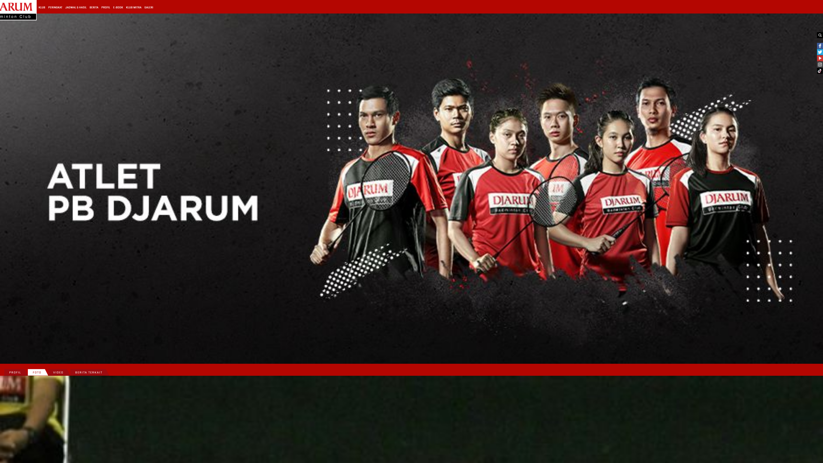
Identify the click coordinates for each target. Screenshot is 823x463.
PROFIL (105, 7)
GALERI (148, 7)
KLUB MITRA (133, 7)
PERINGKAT (55, 7)
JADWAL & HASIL (76, 7)
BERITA (94, 7)
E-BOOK (118, 7)
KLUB (42, 7)
